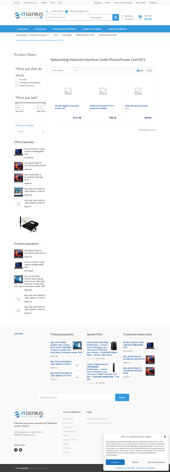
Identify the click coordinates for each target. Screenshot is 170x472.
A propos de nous (30, 3)
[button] (165, 436)
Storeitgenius (22, 468)
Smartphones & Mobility (64, 29)
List (149, 70)
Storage (66, 444)
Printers (66, 435)
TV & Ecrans (40, 29)
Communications (69, 431)
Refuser (135, 462)
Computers (23, 29)
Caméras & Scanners (92, 29)
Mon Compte (140, 3)
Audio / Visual (68, 419)
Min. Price (20, 111)
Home (55, 35)
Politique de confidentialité (125, 468)
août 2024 (18, 333)
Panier (107, 3)
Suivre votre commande (123, 3)
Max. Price (41, 111)
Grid (141, 70)
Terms (52, 3)
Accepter (115, 462)
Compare (129, 19)
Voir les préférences (156, 462)
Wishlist (129, 16)
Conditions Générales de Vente (99, 423)
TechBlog (152, 3)
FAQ (60, 3)
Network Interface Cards (85, 35)
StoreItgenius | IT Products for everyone (31, 35)
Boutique (97, 3)
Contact (44, 3)
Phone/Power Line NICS (108, 35)
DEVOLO (21, 131)
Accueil (16, 3)
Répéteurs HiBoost (118, 29)
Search (122, 397)
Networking (66, 35)
